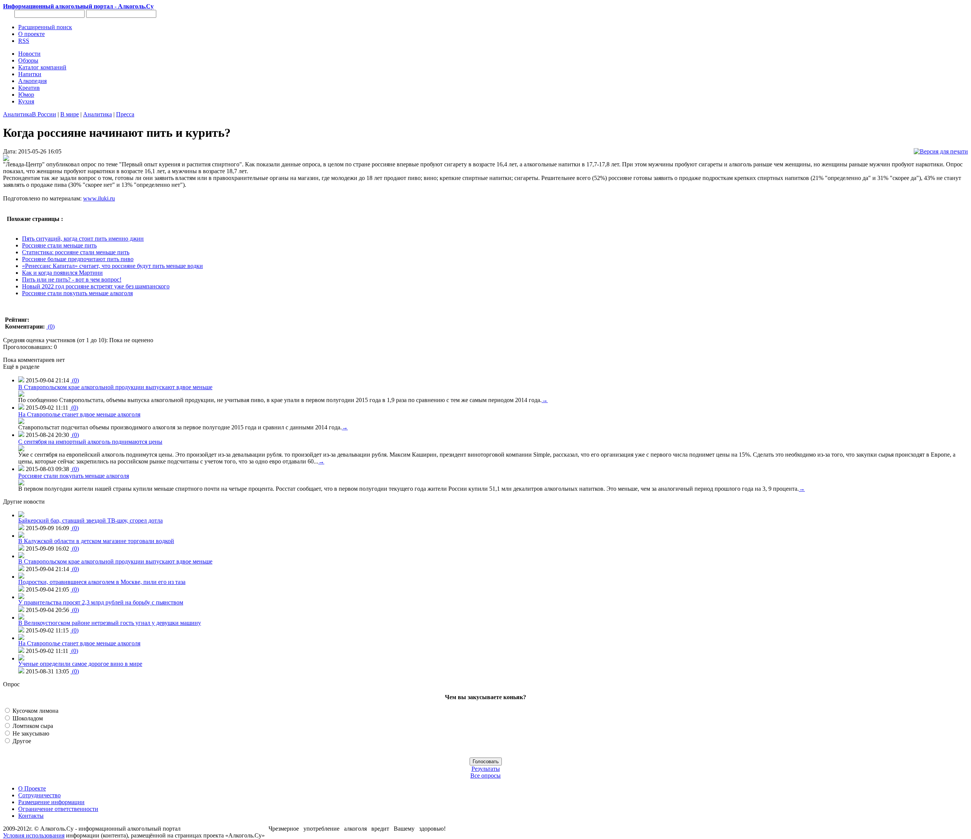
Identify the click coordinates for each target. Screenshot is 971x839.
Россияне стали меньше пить (59, 245)
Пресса (125, 114)
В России (44, 114)
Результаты (485, 768)
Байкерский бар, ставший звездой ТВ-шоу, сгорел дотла (90, 520)
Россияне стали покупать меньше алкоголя (77, 293)
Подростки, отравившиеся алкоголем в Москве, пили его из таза (101, 582)
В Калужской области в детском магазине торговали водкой (96, 541)
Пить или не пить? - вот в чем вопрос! (71, 279)
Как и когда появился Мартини (62, 272)
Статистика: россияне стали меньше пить (75, 252)
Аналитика (17, 114)
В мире (69, 114)
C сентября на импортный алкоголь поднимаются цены (90, 441)
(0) (50, 326)
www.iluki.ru (99, 198)
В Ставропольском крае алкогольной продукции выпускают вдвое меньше (115, 387)
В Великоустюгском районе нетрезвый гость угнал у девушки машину (109, 623)
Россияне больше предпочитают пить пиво (78, 259)
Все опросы (485, 775)
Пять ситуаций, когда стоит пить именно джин (83, 238)
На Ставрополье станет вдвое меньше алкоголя (79, 414)
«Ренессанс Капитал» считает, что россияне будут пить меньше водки (112, 266)
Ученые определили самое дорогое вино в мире (80, 664)
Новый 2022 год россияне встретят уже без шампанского (96, 286)
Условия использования (33, 835)
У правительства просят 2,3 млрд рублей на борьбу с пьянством (100, 602)
